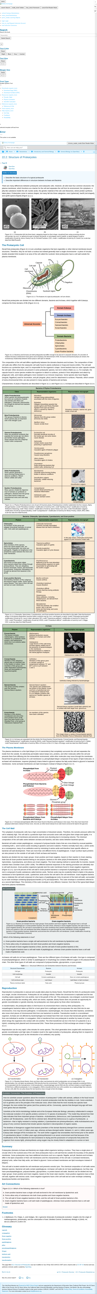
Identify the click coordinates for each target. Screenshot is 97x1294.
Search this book (5, 32)
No (30, 1278)
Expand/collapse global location (94, 151)
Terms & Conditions (79, 1289)
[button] (7, 115)
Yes (22, 1278)
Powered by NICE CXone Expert (29, 1285)
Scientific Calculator (10, 101)
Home (11, 151)
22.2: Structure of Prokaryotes (21, 1264)
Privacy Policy (68, 1289)
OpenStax (12, 166)
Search (5, 147)
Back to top (5, 1272)
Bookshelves (23, 151)
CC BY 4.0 (80, 1264)
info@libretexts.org (35, 1291)
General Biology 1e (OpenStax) (70, 151)
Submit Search (5, 38)
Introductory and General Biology (44, 151)
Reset (3, 51)
